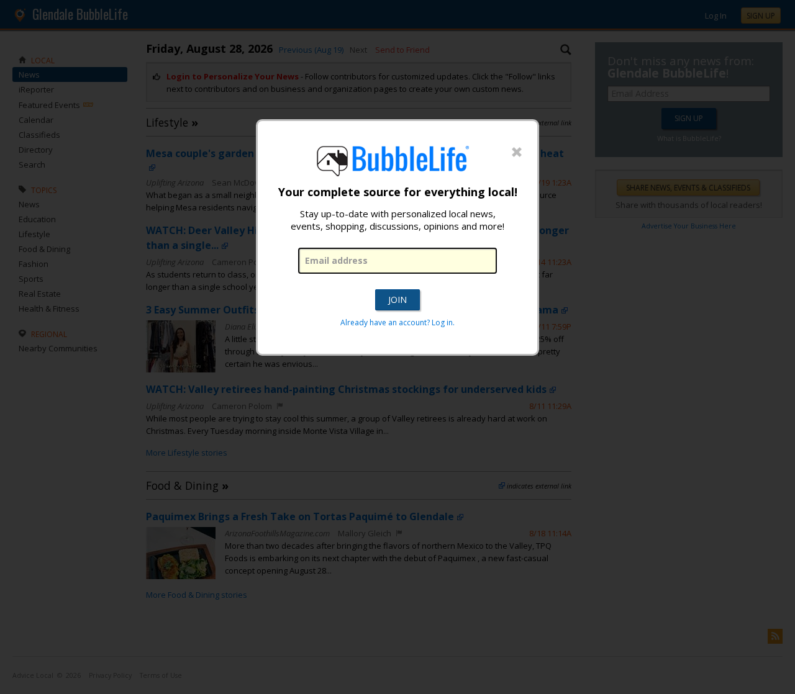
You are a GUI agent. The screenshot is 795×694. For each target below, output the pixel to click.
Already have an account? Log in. (397, 322)
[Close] (517, 152)
